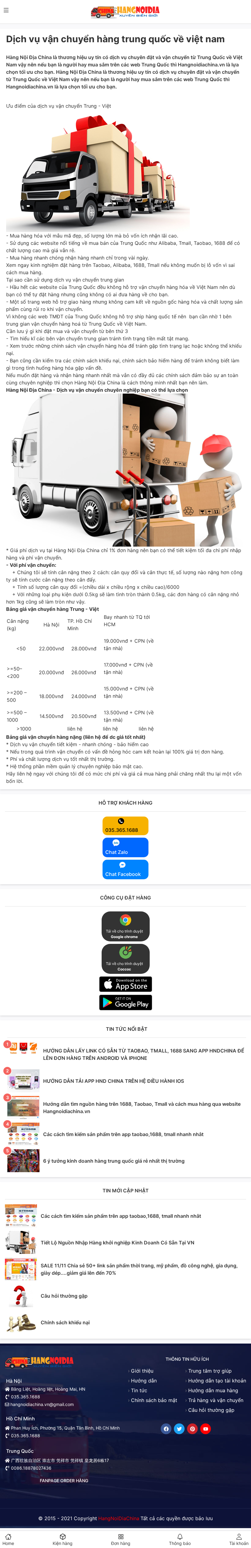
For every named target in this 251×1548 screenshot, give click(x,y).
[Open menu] (6, 10)
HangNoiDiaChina (118, 1518)
